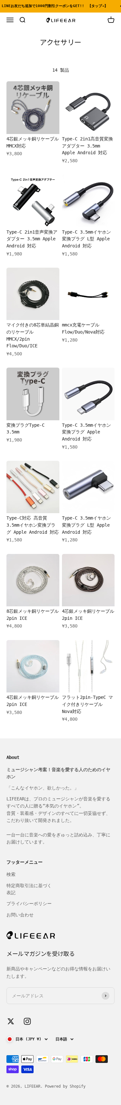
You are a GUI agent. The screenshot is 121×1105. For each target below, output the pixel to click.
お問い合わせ (20, 914)
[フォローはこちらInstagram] (27, 1021)
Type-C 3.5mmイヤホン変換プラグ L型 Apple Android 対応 (86, 238)
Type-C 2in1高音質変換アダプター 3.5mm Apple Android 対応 (87, 145)
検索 (10, 874)
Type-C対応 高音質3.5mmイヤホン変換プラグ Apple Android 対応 (32, 524)
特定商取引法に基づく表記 (29, 889)
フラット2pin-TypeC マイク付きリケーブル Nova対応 (87, 704)
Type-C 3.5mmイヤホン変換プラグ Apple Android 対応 (86, 432)
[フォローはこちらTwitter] (10, 1021)
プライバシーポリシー (29, 903)
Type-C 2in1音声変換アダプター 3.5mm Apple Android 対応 (31, 238)
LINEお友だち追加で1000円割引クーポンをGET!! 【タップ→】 (53, 6)
